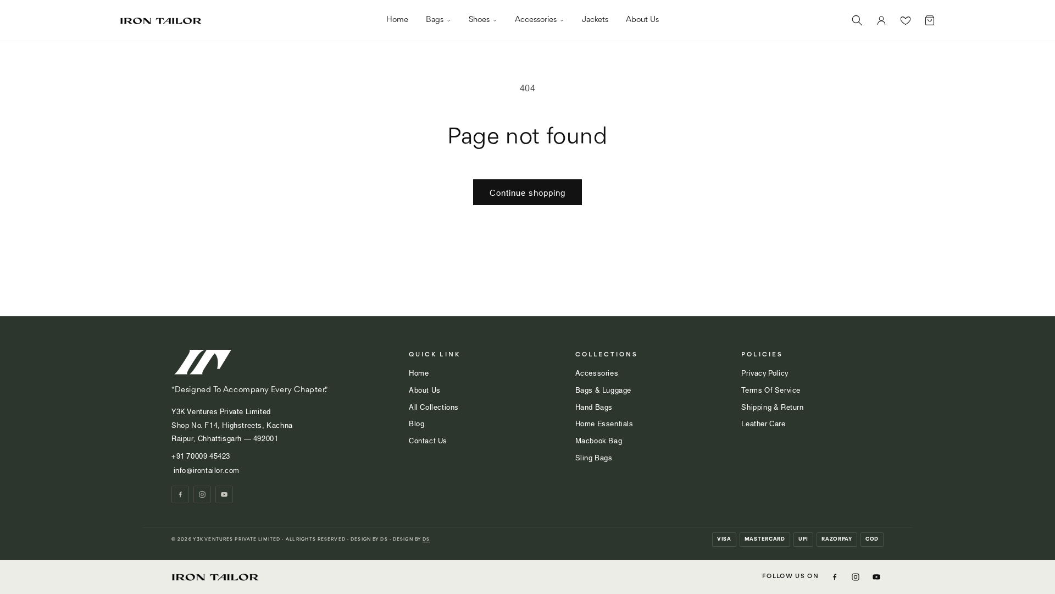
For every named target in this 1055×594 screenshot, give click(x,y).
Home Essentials (604, 423)
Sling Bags (594, 457)
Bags (434, 20)
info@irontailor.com (205, 470)
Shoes (479, 20)
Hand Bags (594, 406)
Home (397, 20)
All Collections (434, 406)
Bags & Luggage (603, 389)
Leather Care (763, 423)
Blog (416, 423)
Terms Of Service (771, 389)
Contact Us (428, 440)
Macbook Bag (599, 440)
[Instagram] (202, 494)
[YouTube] (224, 494)
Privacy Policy (764, 372)
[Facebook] (180, 494)
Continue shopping (527, 192)
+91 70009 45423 (201, 455)
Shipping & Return (772, 406)
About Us (642, 20)
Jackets (595, 20)
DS (426, 539)
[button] (857, 20)
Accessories (536, 20)
